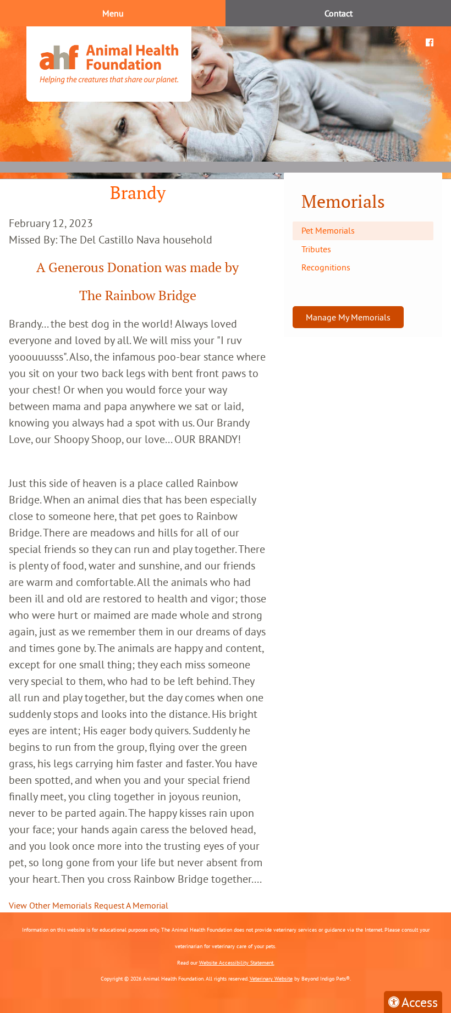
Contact (338, 13)
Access (420, 1002)
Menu (113, 13)
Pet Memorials (328, 230)
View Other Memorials (50, 905)
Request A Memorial (131, 905)
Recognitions (325, 267)
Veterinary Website (271, 978)
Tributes (316, 248)
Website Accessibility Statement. (236, 962)
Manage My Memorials (348, 317)
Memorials (343, 201)
